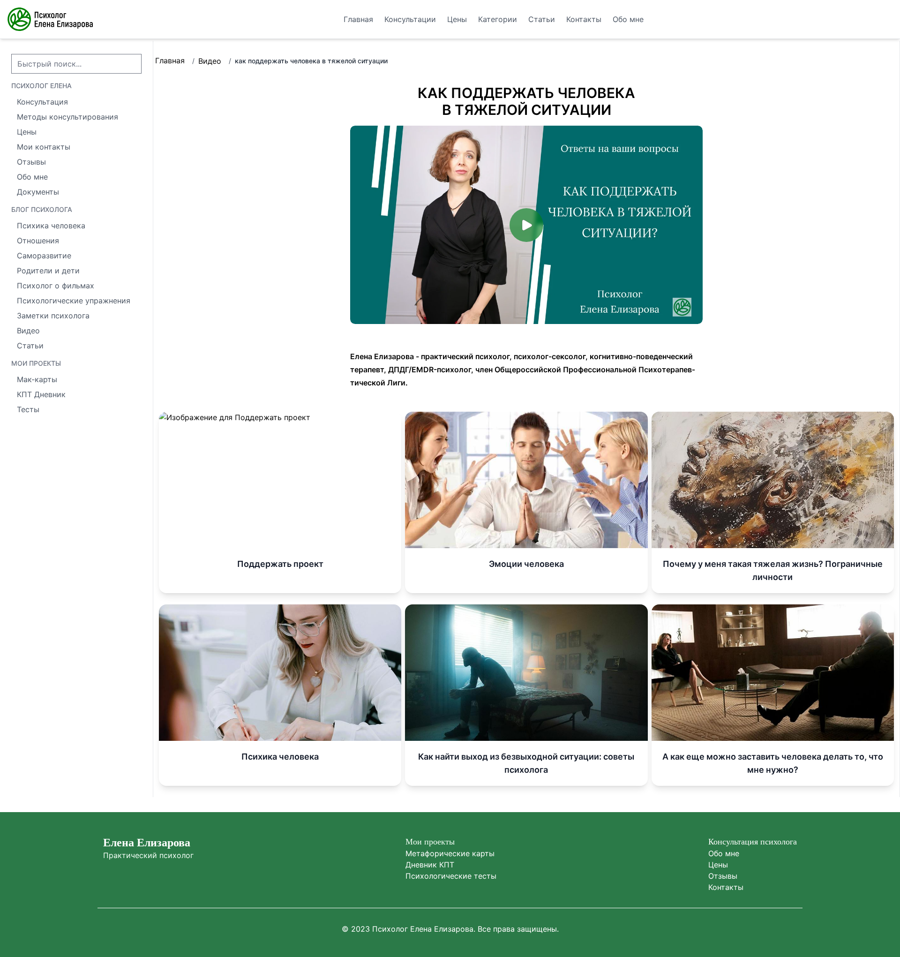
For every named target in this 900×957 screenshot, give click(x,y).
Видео (209, 61)
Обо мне (723, 853)
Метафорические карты (450, 853)
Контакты (725, 887)
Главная (170, 60)
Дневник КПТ (429, 864)
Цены (718, 864)
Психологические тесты (450, 876)
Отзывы (722, 876)
